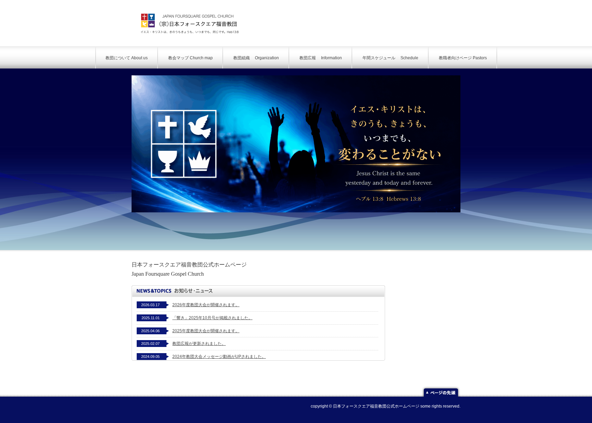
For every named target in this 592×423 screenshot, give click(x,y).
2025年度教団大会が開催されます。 (205, 330)
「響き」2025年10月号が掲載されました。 (212, 317)
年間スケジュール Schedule (390, 57)
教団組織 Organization (256, 57)
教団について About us (127, 57)
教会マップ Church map (190, 57)
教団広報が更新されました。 (199, 343)
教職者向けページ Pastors (463, 57)
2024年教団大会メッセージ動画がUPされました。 (219, 356)
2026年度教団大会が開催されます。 (205, 304)
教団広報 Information (320, 57)
